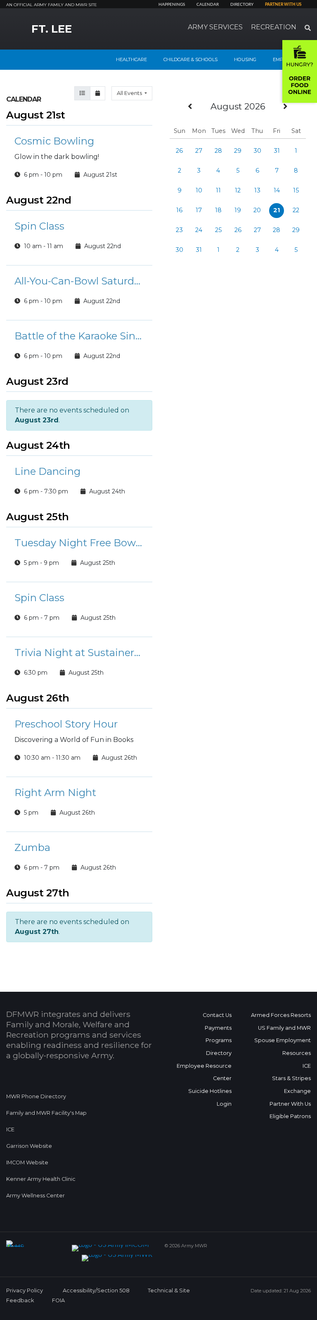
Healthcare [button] (131, 59)
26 (179, 150)
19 (237, 210)
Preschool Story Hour (66, 724)
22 (296, 210)
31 (277, 150)
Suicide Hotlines (210, 1091)
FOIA (58, 1300)
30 (257, 150)
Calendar (207, 4)
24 (198, 230)
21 (276, 210)
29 (237, 150)
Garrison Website (29, 1146)
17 (199, 210)
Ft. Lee (51, 29)
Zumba (32, 847)
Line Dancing (47, 471)
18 (218, 210)
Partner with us (283, 4)
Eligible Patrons (290, 1116)
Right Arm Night (55, 793)
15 (296, 190)
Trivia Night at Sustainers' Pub (79, 653)
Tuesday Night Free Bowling (79, 543)
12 (238, 190)
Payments (218, 1028)
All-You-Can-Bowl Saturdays (79, 281)
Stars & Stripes (291, 1078)
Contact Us (217, 1015)
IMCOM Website (27, 1162)
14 (277, 190)
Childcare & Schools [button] (190, 59)
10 (199, 190)
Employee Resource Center (204, 1072)
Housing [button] (245, 59)
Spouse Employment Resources (282, 1046)
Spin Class (39, 226)
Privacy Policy (24, 1290)
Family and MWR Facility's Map (46, 1113)
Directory (241, 4)
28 (218, 150)
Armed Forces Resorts (281, 1015)
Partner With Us (290, 1104)
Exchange (297, 1091)
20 (257, 210)
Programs (219, 1040)
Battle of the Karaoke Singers (79, 336)
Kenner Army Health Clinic (41, 1179)
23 (179, 230)
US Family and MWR (284, 1028)
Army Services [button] (215, 27)
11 (218, 190)
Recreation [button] (273, 27)
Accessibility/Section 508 (96, 1290)
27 (198, 150)
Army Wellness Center (36, 1195)
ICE (10, 1129)
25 (218, 230)
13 (257, 190)
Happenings (171, 4)
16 (179, 210)
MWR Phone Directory (36, 1096)
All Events (130, 93)
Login (224, 1104)
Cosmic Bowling (54, 141)
